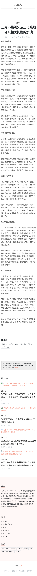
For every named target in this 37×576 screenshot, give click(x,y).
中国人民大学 (7, 524)
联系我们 (16, 367)
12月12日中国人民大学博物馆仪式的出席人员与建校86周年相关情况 (18, 442)
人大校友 (6, 530)
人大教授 (6, 536)
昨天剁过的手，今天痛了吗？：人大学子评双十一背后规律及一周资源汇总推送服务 (18, 397)
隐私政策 (21, 571)
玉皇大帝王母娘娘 (13, 344)
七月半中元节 (5, 347)
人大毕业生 (7, 533)
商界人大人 (18, 23)
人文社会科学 (9, 551)
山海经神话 (23, 344)
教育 (31, 548)
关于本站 (6, 571)
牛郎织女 (4, 344)
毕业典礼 (13, 548)
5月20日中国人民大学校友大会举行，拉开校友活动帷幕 (18, 420)
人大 (4, 527)
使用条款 (14, 571)
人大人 (5, 521)
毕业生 (26, 548)
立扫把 (30, 344)
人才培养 (20, 548)
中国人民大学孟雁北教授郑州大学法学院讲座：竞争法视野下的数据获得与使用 (18, 464)
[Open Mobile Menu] (6, 13)
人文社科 (17, 551)
